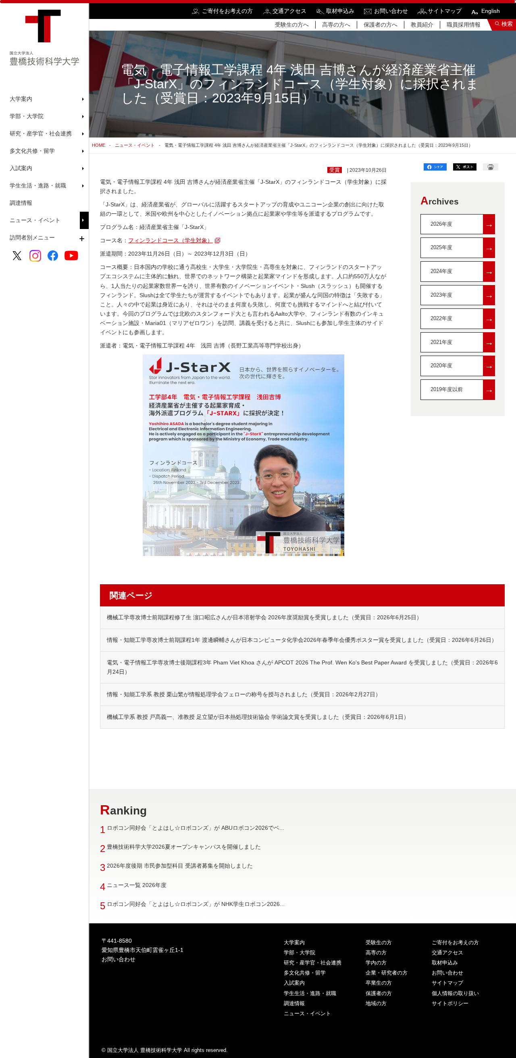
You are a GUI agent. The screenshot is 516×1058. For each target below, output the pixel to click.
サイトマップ (445, 11)
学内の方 (376, 963)
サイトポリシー (450, 1003)
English (490, 11)
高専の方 (376, 953)
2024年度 (462, 271)
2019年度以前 (462, 389)
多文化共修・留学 (305, 973)
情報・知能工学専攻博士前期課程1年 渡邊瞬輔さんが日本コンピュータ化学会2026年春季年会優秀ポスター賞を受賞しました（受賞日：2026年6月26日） (302, 640)
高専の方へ (336, 24)
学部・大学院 (299, 953)
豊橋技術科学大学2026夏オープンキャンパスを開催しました (184, 846)
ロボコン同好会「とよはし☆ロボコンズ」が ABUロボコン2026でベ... (195, 828)
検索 (507, 24)
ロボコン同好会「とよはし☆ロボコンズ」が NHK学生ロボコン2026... (196, 904)
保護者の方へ (380, 24)
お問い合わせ (391, 11)
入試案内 (294, 983)
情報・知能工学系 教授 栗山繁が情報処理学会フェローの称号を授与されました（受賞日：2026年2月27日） (244, 694)
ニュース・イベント (35, 220)
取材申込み (340, 11)
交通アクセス (289, 11)
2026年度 (462, 224)
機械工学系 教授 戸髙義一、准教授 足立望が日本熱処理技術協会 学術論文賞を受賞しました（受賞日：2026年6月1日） (258, 717)
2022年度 (462, 318)
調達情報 (21, 203)
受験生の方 (379, 942)
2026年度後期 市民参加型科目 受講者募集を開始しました (180, 865)
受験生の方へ (292, 24)
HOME (98, 145)
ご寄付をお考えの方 (227, 11)
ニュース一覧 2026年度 (136, 885)
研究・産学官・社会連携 (312, 963)
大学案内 (294, 942)
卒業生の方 (379, 983)
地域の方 (376, 1003)
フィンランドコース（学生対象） (170, 240)
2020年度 (462, 365)
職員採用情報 (464, 24)
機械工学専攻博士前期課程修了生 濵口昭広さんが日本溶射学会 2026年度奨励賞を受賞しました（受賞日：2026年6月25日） (264, 617)
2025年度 (462, 247)
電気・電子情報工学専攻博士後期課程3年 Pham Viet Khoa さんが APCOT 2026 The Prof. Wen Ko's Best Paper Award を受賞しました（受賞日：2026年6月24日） (302, 667)
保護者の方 (379, 993)
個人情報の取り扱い (455, 993)
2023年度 (462, 295)
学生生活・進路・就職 (310, 993)
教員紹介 (422, 24)
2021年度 (462, 342)
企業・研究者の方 (387, 973)
